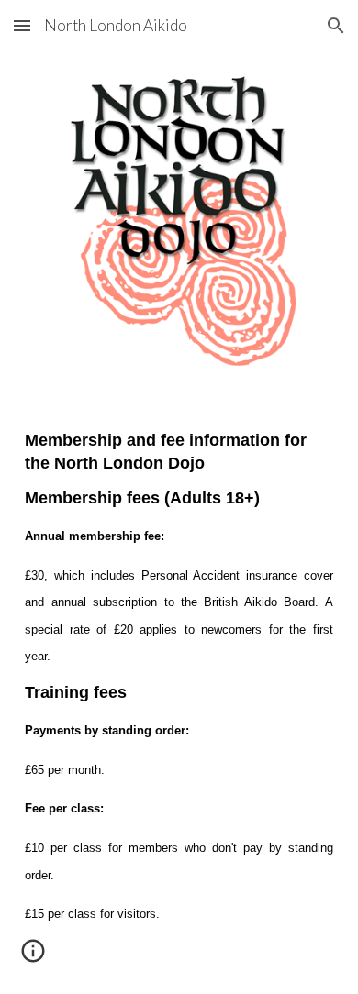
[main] (179, 691)
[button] (22, 25)
